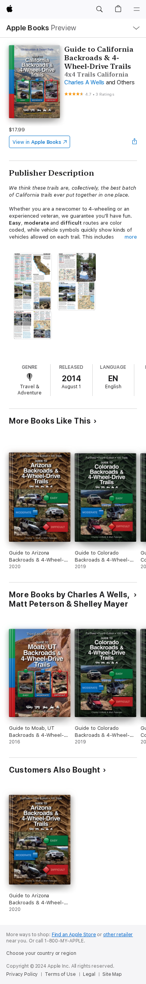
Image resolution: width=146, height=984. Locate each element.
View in (36, 142)
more (131, 237)
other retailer (118, 934)
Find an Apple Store (74, 934)
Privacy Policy (22, 974)
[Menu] (136, 9)
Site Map (112, 974)
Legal (89, 974)
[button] (99, 9)
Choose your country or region (41, 953)
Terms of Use (60, 974)
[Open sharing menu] (134, 142)
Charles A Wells (84, 82)
